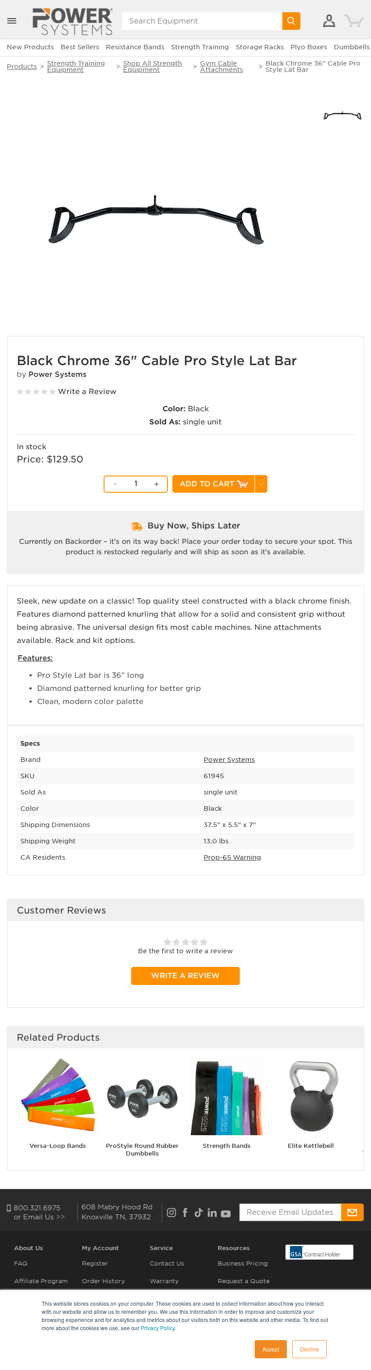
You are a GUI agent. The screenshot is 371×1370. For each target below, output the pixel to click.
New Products (30, 47)
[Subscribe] (352, 1212)
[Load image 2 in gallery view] (342, 114)
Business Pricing (243, 1263)
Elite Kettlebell (311, 1145)
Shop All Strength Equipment (152, 66)
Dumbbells (352, 47)
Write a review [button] (185, 975)
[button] (12, 21)
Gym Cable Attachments (221, 66)
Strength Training (200, 47)
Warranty (164, 1281)
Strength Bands (227, 1145)
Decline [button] (309, 1349)
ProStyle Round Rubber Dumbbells (142, 1149)
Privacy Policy (158, 1328)
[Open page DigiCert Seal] (315, 1251)
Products (22, 66)
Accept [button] (270, 1349)
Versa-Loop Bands (57, 1145)
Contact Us (167, 1263)
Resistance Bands (135, 47)
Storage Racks (260, 47)
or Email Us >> (39, 1217)
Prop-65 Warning (232, 857)
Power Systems (57, 374)
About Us (28, 1248)
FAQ (21, 1263)
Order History (103, 1281)
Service (161, 1248)
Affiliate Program (41, 1281)
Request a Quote (244, 1281)
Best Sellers (80, 47)
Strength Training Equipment (76, 66)
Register (95, 1263)
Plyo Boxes (308, 47)
